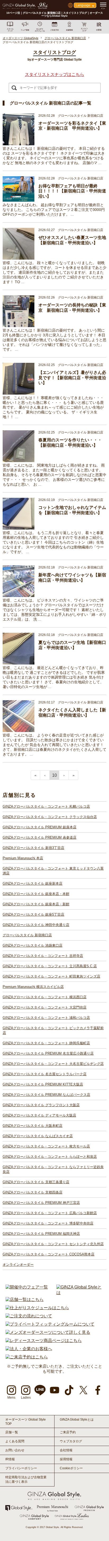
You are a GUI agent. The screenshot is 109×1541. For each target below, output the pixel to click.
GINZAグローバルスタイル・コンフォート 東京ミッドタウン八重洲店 (53, 870)
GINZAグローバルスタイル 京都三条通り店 (36, 1182)
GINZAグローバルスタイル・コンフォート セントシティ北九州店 (53, 1244)
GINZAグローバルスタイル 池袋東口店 (32, 945)
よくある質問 (14, 1441)
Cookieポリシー (71, 1468)
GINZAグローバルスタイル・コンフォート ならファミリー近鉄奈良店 (53, 1169)
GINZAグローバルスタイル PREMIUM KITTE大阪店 (43, 1084)
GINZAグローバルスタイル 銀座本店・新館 (36, 904)
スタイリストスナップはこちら (54, 74)
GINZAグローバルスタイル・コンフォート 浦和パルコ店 (46, 1018)
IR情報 (10, 1459)
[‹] (45, 775)
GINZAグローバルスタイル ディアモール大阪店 (39, 1115)
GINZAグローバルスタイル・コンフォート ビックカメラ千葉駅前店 (53, 1030)
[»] (73, 775)
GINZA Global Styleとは (77, 1419)
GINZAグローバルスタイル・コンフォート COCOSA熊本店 (48, 1254)
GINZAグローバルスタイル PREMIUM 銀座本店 (39, 827)
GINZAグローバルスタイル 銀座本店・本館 (36, 894)
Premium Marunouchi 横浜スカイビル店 (33, 987)
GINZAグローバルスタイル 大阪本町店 (32, 1126)
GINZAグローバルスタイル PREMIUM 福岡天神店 (41, 1234)
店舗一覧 (11, 1432)
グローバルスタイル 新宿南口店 (27, 935)
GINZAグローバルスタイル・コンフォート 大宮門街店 (45, 1007)
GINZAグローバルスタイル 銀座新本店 (32, 883)
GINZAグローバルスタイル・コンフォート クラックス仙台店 (50, 817)
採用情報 (66, 1459)
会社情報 (66, 1450)
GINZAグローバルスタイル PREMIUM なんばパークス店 (46, 1095)
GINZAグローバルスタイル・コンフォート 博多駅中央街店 (48, 1223)
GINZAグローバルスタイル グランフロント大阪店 (41, 1105)
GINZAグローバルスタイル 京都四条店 (32, 1192)
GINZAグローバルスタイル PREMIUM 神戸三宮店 (41, 1203)
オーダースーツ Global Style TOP (25, 1422)
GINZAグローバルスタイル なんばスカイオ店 (38, 1136)
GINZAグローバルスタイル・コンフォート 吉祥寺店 (43, 956)
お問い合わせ (14, 1450)
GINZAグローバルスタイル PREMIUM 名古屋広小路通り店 (48, 1053)
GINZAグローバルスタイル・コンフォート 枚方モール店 (46, 1146)
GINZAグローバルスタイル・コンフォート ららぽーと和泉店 (50, 1157)
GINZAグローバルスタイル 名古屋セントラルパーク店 (45, 1074)
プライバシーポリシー (21, 1468)
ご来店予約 (68, 1432)
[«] (35, 775)
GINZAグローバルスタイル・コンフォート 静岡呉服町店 (46, 1043)
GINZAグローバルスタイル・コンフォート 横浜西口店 (45, 997)
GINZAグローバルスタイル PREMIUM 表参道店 (39, 837)
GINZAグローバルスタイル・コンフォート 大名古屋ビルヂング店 (53, 1064)
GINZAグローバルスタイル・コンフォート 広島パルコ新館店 (50, 1213)
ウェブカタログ (71, 1441)
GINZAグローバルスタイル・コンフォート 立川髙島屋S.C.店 (50, 966)
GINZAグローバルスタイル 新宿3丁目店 (33, 848)
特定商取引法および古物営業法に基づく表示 (26, 1479)
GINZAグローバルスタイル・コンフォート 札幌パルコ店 (46, 806)
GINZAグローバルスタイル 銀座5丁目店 (33, 914)
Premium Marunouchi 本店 (23, 858)
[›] (64, 775)
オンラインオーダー (18, 1265)
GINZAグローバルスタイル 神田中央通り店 (36, 925)
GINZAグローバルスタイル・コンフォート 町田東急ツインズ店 (51, 976)
